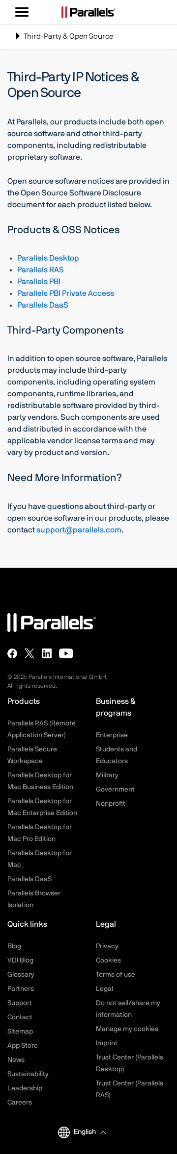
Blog (14, 946)
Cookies (108, 960)
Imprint (107, 1043)
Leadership (24, 1088)
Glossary (20, 974)
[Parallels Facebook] (12, 653)
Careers (19, 1102)
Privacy (107, 946)
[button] (89, 1132)
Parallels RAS (40, 270)
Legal (104, 989)
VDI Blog (20, 960)
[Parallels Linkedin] (47, 653)
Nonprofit (110, 803)
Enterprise (112, 735)
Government (115, 789)
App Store (22, 1045)
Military (107, 775)
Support (19, 1003)
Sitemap (20, 1031)
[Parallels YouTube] (66, 653)
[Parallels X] (29, 653)
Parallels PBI (38, 282)
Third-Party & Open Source (63, 40)
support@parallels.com (78, 530)
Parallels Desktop (48, 258)
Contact (19, 1017)
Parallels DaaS (42, 305)
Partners (20, 989)
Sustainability (28, 1074)
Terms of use (115, 974)
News (16, 1060)
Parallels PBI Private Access (65, 293)
